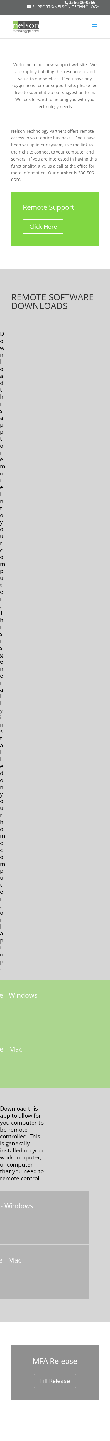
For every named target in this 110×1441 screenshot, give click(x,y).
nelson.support (72, 1432)
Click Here (43, 227)
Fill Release (55, 1381)
